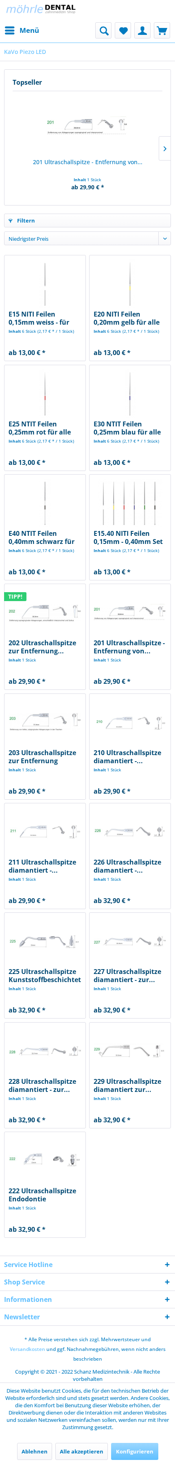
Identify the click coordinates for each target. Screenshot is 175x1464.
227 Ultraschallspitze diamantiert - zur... (127, 975)
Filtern (25, 220)
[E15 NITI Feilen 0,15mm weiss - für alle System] (45, 283)
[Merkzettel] (123, 30)
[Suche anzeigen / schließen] (103, 30)
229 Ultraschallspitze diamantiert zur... (127, 1085)
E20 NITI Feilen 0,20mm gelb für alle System (127, 318)
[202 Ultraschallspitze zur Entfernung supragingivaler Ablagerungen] (45, 612)
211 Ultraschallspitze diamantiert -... (42, 866)
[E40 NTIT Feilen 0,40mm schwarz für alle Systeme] (45, 503)
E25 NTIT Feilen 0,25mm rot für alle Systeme (40, 428)
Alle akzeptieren (81, 1451)
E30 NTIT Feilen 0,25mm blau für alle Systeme (127, 428)
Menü (29, 30)
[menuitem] (21, 30)
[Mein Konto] (142, 30)
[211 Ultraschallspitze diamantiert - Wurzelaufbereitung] (45, 831)
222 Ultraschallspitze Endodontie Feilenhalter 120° (42, 1195)
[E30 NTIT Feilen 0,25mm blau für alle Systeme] (130, 393)
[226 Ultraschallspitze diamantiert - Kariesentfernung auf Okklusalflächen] (130, 831)
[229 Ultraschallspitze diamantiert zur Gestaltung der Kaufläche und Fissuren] (130, 1051)
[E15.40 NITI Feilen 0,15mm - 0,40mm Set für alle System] (130, 503)
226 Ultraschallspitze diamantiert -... (127, 866)
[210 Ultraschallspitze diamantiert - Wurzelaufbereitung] (130, 722)
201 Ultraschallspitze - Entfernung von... (87, 162)
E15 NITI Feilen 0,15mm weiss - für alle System (39, 318)
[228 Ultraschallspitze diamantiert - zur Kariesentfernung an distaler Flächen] (45, 1051)
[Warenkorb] (162, 30)
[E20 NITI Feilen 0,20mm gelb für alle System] (130, 283)
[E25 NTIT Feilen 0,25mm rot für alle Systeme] (45, 393)
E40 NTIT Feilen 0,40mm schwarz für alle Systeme (41, 537)
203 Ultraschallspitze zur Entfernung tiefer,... (42, 757)
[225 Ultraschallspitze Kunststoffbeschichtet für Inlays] (45, 941)
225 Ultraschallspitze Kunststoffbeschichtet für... (45, 975)
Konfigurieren (134, 1451)
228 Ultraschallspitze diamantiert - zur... (42, 1085)
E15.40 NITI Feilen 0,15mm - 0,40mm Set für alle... (128, 537)
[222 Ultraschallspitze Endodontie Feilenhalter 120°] (45, 1160)
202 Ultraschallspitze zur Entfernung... (42, 647)
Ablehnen (35, 1451)
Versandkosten (27, 1349)
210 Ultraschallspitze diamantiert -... (127, 757)
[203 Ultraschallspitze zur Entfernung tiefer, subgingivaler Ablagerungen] (45, 722)
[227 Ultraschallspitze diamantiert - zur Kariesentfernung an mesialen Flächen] (130, 941)
